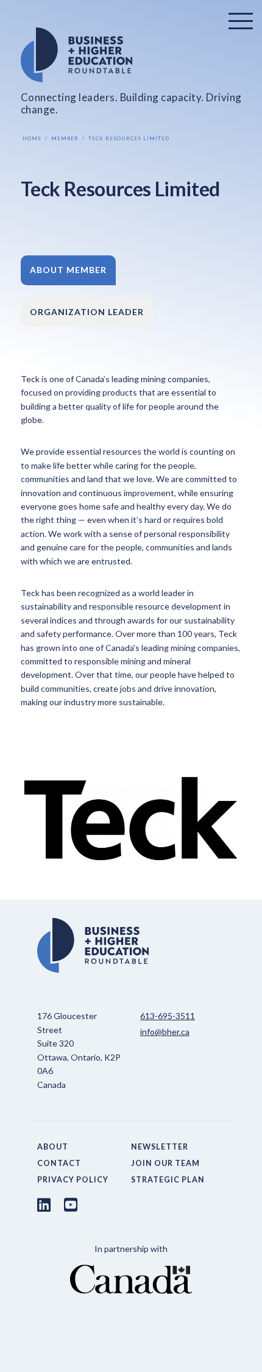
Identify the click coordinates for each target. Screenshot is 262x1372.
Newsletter (159, 1146)
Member (65, 138)
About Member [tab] (68, 270)
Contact (59, 1163)
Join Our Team (165, 1163)
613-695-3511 (167, 1016)
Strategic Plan (168, 1179)
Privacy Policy (72, 1179)
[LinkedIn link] (44, 1204)
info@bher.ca (164, 1031)
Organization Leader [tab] (87, 312)
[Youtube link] (70, 1204)
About (52, 1146)
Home (32, 138)
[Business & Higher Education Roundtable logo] (131, 54)
